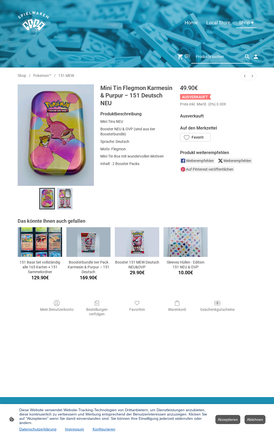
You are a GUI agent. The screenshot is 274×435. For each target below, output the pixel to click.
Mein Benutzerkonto (57, 309)
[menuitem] (245, 76)
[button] (195, 137)
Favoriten (137, 309)
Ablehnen (255, 419)
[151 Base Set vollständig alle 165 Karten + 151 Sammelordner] (40, 242)
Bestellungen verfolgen (97, 311)
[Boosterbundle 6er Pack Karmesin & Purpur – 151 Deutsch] (88, 242)
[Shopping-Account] (256, 56)
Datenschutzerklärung (37, 429)
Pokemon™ (42, 75)
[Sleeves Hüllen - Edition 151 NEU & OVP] (185, 242)
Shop (22, 75)
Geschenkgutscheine (217, 309)
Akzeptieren (228, 419)
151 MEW (66, 75)
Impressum (74, 429)
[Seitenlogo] (33, 22)
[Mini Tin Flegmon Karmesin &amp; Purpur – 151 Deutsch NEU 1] (65, 198)
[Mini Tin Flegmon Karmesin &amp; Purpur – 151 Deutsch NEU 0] (47, 198)
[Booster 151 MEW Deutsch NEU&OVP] (137, 242)
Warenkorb (177, 309)
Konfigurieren (104, 429)
